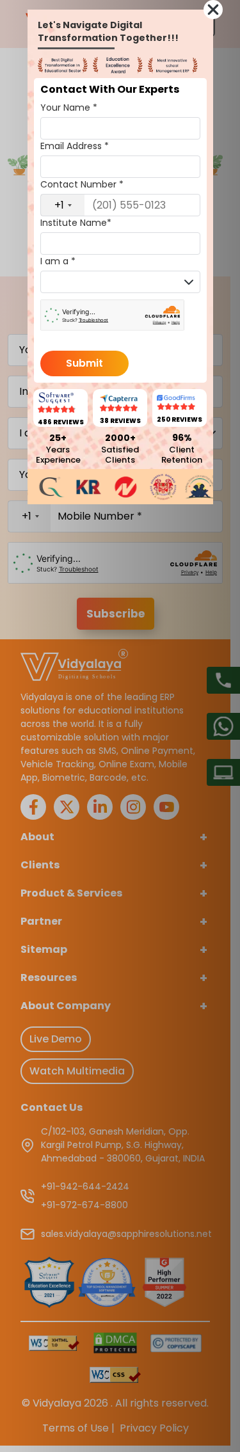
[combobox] (62, 205)
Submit (84, 363)
